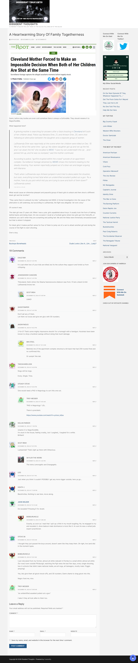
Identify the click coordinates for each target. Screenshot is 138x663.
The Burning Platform (111, 204)
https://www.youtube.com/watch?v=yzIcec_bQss (45, 415)
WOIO (51, 150)
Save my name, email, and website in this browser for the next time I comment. (42, 640)
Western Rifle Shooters (111, 131)
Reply (94, 261)
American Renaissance (111, 157)
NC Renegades (108, 185)
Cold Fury (106, 166)
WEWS (55, 162)
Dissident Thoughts (23, 24)
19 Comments (41, 39)
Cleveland (78, 131)
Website (74, 631)
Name (12, 631)
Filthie (105, 180)
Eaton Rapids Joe (109, 208)
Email (43, 631)
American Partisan (110, 153)
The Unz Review (109, 176)
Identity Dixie (108, 194)
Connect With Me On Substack (121, 292)
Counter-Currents (109, 213)
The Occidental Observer (112, 236)
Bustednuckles (108, 227)
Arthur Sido (15, 39)
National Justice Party (111, 218)
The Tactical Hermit (110, 222)
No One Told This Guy (111, 107)
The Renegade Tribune (111, 241)
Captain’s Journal (109, 190)
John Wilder (23, 502)
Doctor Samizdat (109, 135)
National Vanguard (110, 245)
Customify (47, 659)
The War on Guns (109, 199)
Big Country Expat (110, 122)
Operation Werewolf (110, 171)
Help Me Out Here (110, 110)
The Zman (107, 140)
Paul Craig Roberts (110, 231)
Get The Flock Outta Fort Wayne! (115, 99)
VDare (105, 162)
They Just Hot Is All (110, 103)
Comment (13, 613)
